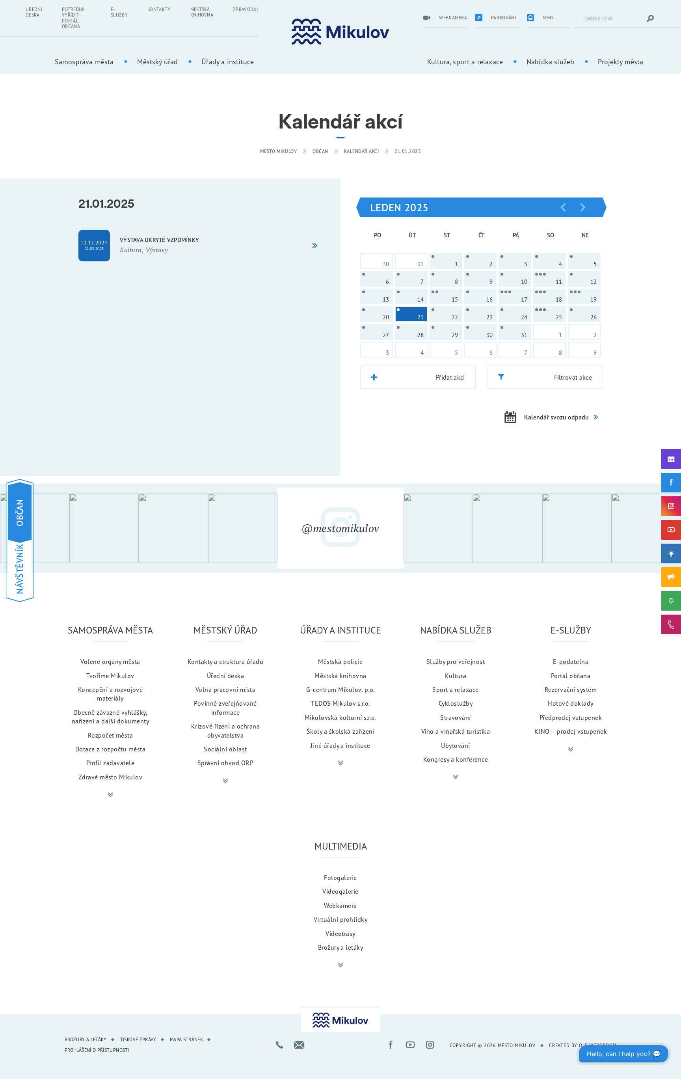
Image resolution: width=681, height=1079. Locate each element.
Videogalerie (340, 891)
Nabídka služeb (550, 61)
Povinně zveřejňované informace (225, 707)
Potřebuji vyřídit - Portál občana (73, 17)
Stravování (455, 717)
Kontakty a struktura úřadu (225, 661)
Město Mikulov (278, 151)
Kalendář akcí (361, 151)
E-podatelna (570, 661)
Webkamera (340, 905)
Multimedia (340, 846)
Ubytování (455, 745)
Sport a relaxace (455, 689)
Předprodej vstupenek (571, 717)
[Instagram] (671, 506)
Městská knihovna (202, 12)
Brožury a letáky (340, 947)
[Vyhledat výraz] (650, 18)
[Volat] (279, 1045)
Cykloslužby (456, 703)
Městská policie (340, 661)
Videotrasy (340, 933)
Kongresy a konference (455, 759)
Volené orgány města (110, 661)
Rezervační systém (571, 689)
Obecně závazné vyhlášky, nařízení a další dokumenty (110, 716)
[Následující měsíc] (583, 207)
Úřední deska (34, 12)
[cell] (446, 261)
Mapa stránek (186, 1039)
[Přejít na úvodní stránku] (340, 31)
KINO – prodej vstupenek (570, 731)
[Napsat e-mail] (299, 1045)
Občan (320, 151)
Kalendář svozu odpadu (556, 417)
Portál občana (570, 676)
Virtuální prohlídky (340, 919)
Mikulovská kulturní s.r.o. (340, 717)
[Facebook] (671, 482)
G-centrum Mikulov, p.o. (340, 689)
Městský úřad (157, 61)
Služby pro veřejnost (455, 661)
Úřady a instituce (227, 61)
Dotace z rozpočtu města (110, 749)
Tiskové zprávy (138, 1039)
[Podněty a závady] (671, 601)
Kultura (455, 676)
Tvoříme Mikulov (110, 676)
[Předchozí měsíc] (563, 207)
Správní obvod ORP (225, 763)
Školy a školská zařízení (341, 731)
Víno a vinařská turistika (455, 731)
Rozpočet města (110, 735)
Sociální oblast (225, 749)
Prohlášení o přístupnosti (97, 1050)
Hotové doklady (571, 703)
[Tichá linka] (671, 624)
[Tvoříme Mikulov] (671, 553)
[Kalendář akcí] (671, 459)
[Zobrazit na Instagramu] (34, 528)
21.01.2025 (407, 151)
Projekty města (620, 61)
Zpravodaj (245, 9)
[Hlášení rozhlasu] (671, 577)
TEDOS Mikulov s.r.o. (340, 703)
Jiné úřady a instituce (340, 745)
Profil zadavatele (110, 763)
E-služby (119, 12)
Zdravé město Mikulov (110, 777)
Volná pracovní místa (225, 689)
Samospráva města (84, 61)
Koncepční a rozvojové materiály (110, 694)
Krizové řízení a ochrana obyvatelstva (225, 730)
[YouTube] (671, 530)
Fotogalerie (340, 877)
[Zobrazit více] (110, 795)
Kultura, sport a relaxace (465, 61)
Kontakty (159, 9)
